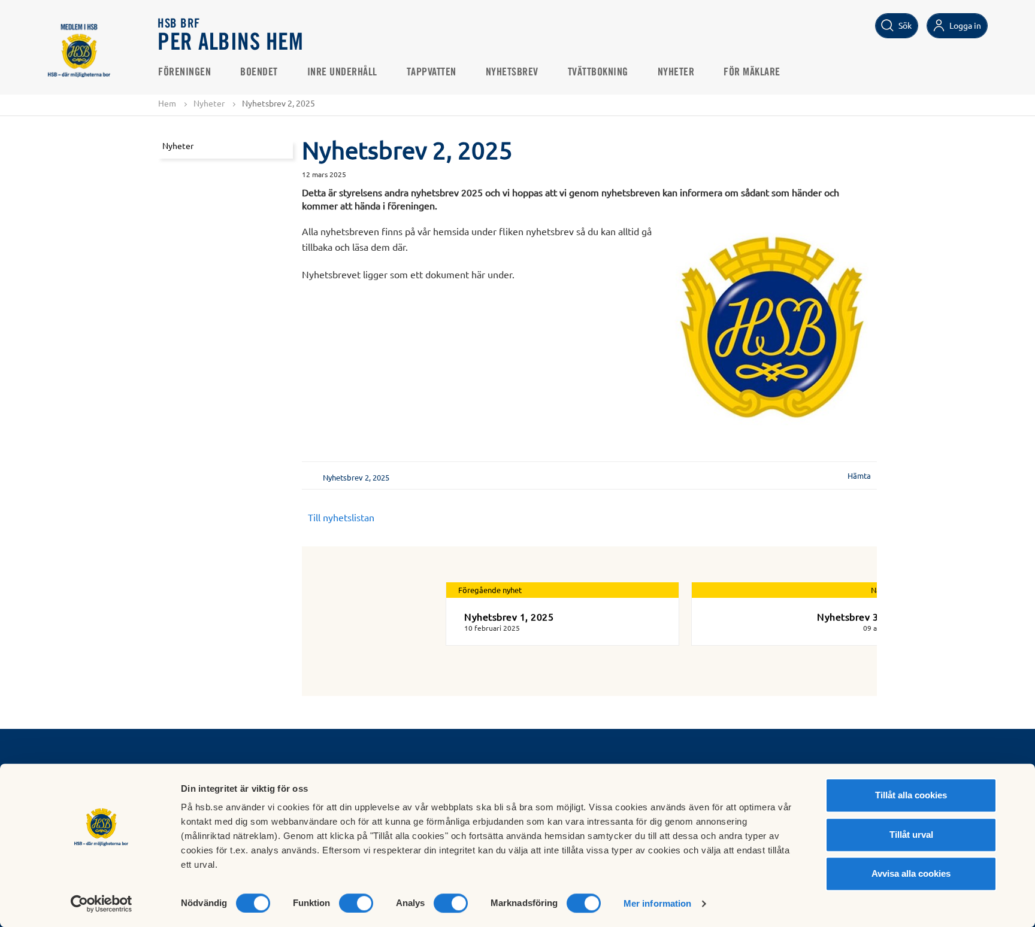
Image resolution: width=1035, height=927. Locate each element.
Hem (167, 103)
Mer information (658, 903)
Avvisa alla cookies (911, 873)
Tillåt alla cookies (911, 795)
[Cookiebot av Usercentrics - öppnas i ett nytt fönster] (101, 904)
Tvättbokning (598, 72)
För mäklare (752, 72)
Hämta (859, 475)
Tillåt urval (911, 834)
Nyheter (676, 72)
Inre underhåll (342, 72)
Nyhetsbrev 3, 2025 (861, 616)
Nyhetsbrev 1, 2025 (508, 616)
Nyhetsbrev (512, 72)
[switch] (356, 903)
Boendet (259, 72)
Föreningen (184, 72)
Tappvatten (431, 72)
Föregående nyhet (490, 590)
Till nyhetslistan (341, 517)
